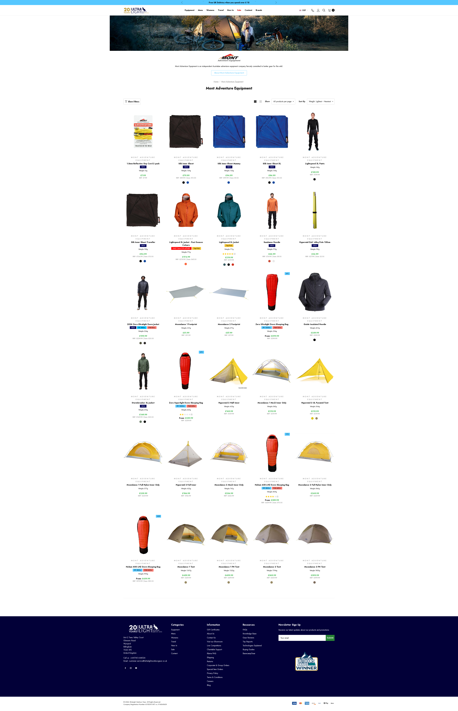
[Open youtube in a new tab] (136, 668)
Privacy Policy (212, 673)
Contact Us (211, 637)
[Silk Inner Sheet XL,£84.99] (272, 132)
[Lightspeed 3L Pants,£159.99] (315, 132)
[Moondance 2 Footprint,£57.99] (229, 292)
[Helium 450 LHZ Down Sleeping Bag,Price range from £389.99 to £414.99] (272, 453)
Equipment (175, 629)
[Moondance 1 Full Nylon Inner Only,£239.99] (143, 453)
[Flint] (144, 343)
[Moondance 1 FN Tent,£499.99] (229, 535)
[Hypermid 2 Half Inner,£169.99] (229, 371)
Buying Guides (249, 649)
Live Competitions (214, 645)
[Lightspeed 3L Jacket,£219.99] (229, 210)
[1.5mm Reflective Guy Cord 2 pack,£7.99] (143, 132)
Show (267, 101)
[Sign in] (318, 10)
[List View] (260, 101)
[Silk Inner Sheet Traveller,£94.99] (143, 210)
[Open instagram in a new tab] (131, 668)
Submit (330, 638)
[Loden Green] (140, 421)
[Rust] (269, 261)
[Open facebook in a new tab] (125, 668)
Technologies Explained (252, 645)
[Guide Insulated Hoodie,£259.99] (315, 292)
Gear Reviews (248, 637)
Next (276, 2)
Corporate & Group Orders (218, 665)
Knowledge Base (249, 633)
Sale (173, 649)
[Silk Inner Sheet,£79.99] (186, 132)
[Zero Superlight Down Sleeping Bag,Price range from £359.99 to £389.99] (186, 371)
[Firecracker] (185, 264)
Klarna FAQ (211, 653)
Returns (210, 661)
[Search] (324, 10)
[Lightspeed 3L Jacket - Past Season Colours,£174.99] (186, 210)
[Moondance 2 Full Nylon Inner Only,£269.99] (315, 453)
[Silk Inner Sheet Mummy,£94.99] (229, 132)
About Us (210, 633)
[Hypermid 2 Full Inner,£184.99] (186, 453)
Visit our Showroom (215, 641)
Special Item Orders (215, 669)
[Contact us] (312, 10)
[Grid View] (255, 101)
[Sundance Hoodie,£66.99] (272, 210)
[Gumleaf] (140, 343)
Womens (174, 637)
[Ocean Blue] (187, 182)
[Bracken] (316, 418)
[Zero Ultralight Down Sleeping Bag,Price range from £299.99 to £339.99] (272, 292)
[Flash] (232, 264)
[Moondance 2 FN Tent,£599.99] (315, 535)
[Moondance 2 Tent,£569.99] (272, 535)
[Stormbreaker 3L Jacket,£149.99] (143, 371)
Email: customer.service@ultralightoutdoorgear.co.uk (145, 661)
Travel (173, 641)
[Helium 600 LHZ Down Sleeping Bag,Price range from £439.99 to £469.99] (143, 535)
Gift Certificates (213, 629)
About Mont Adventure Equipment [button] (229, 72)
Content (174, 653)
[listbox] (321, 102)
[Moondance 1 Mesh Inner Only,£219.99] (272, 371)
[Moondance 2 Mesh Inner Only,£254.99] (229, 453)
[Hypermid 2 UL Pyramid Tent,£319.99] (315, 371)
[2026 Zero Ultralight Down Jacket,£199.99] (143, 292)
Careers (210, 681)
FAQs (245, 629)
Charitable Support (214, 649)
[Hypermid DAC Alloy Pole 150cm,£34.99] (315, 210)
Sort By (302, 101)
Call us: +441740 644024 (134, 657)
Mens (173, 633)
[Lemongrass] (312, 418)
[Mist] (273, 261)
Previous (182, 2)
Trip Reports (248, 641)
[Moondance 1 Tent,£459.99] (186, 535)
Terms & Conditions (215, 677)
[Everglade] (224, 264)
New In (174, 645)
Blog (209, 685)
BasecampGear (249, 653)
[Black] (183, 182)
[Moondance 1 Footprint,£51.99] (186, 292)
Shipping (210, 657)
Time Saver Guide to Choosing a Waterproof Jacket (229, 2)
